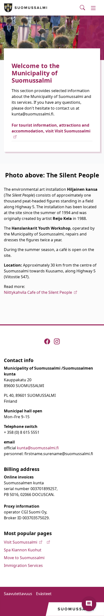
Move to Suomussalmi (24, 557)
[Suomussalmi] (25, 7)
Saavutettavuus (18, 593)
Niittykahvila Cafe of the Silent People (38, 292)
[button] (89, 604)
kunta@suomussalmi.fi (38, 448)
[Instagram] (57, 341)
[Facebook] (47, 341)
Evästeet (44, 593)
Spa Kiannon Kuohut (22, 550)
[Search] (82, 7)
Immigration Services (23, 565)
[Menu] (93, 7)
